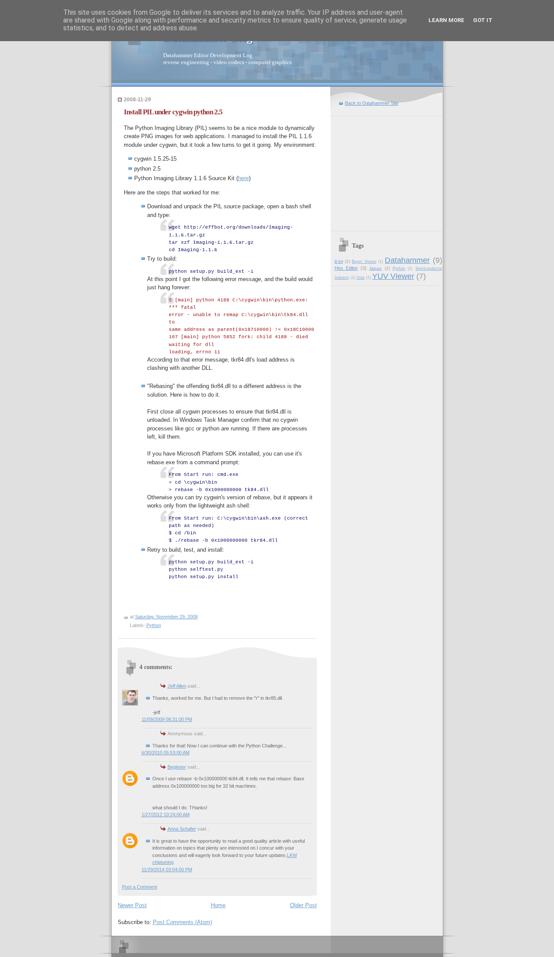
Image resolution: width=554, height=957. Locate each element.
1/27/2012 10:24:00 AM (166, 814)
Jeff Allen (176, 686)
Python (153, 625)
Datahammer (407, 260)
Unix (361, 277)
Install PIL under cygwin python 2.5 (173, 112)
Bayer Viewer (364, 261)
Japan (375, 268)
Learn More (446, 20)
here (243, 178)
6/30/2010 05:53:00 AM (166, 752)
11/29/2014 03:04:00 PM (167, 869)
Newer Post (132, 905)
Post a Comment (139, 886)
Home (218, 905)
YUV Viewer (393, 276)
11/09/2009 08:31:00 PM (167, 719)
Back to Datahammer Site (372, 103)
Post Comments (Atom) (182, 922)
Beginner (176, 766)
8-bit (339, 261)
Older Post (303, 905)
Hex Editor (346, 268)
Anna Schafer (181, 828)
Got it (483, 20)
